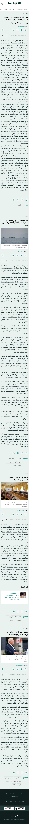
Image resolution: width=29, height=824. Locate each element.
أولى (8, 615)
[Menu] (27, 3)
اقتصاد (7, 780)
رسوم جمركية (8, 776)
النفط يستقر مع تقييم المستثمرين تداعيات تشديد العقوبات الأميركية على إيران (15, 221)
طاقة (19, 464)
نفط (19, 457)
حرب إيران (18, 461)
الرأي (10, 8)
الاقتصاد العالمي (12, 457)
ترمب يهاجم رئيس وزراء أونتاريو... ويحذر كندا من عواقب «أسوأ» (17, 632)
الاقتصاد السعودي (16, 615)
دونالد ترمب (17, 776)
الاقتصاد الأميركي (16, 780)
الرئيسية (26, 8)
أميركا (19, 204)
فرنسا (11, 619)
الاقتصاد (5, 8)
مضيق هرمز (10, 461)
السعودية (18, 619)
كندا (14, 783)
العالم (14, 8)
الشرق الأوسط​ (20, 8)
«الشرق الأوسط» (21, 25)
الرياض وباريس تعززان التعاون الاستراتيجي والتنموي (18, 477)
